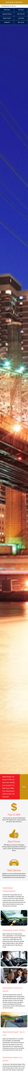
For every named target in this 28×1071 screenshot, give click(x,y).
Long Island (21, 18)
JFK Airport (21, 9)
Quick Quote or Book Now (14, 2)
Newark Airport (7, 18)
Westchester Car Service (9, 6)
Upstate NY (7, 22)
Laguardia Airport (7, 14)
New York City (21, 14)
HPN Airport (7, 9)
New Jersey (21, 22)
